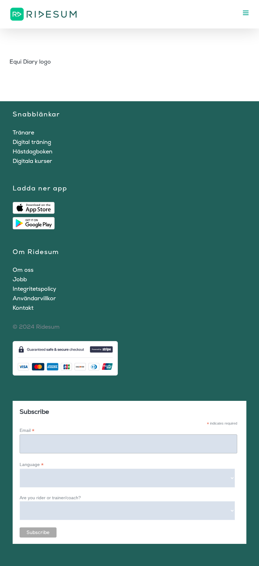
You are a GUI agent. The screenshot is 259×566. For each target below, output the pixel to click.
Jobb (20, 279)
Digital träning (32, 142)
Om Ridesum (36, 251)
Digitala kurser (32, 161)
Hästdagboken (32, 151)
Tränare (23, 132)
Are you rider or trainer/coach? (50, 497)
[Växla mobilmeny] (246, 12)
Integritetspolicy (34, 288)
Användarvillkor (34, 298)
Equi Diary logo (30, 61)
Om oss (23, 269)
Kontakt (23, 307)
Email (27, 430)
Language (32, 465)
